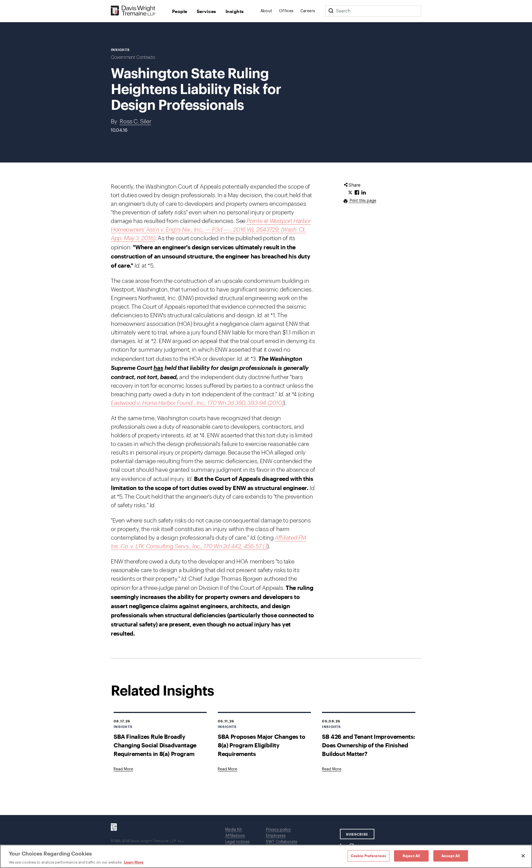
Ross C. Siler (135, 122)
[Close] (523, 856)
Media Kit (233, 830)
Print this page (362, 201)
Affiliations (235, 836)
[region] (266, 856)
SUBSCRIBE (357, 834)
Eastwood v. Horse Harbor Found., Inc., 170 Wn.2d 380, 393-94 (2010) (197, 403)
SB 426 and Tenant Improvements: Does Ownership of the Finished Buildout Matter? (368, 745)
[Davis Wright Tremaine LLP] (133, 11)
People (179, 11)
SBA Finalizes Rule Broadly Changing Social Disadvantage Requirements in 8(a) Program (155, 745)
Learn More (134, 862)
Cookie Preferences (368, 855)
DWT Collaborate (281, 842)
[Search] (330, 11)
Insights (235, 11)
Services (206, 11)
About (266, 11)
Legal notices (237, 842)
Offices (286, 11)
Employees (276, 836)
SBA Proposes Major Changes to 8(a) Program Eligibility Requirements (261, 745)
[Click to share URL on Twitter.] (350, 192)
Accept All (450, 855)
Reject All (411, 855)
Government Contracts (133, 57)
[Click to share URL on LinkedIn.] (363, 192)
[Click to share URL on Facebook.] (357, 192)
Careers (307, 11)
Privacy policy (278, 830)
